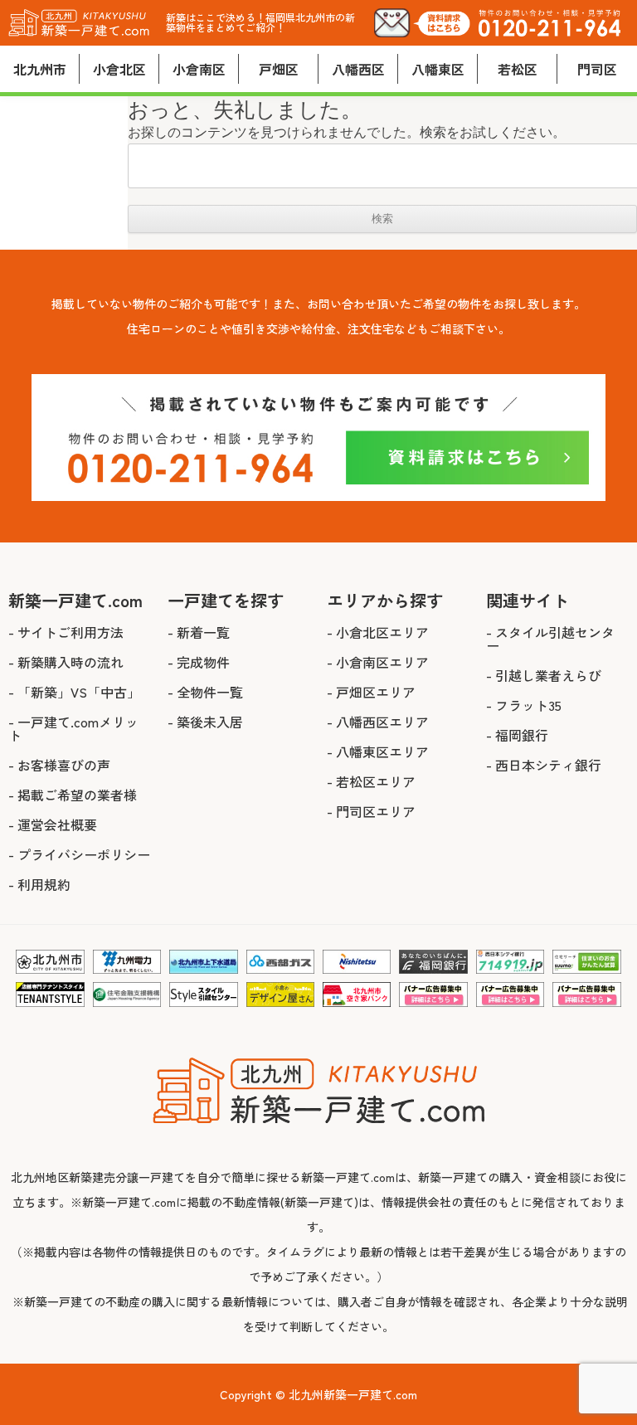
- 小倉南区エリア (378, 662)
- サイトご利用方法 (66, 632)
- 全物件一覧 (205, 692)
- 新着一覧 (199, 632)
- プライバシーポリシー (79, 854)
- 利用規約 (39, 884)
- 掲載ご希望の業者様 (72, 795)
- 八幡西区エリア (378, 722)
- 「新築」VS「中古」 (74, 692)
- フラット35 (524, 705)
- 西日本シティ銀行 (543, 765)
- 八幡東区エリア (378, 751)
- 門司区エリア (371, 811)
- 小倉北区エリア (378, 632)
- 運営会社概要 (52, 824)
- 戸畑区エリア (371, 692)
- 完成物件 (199, 662)
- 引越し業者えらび (543, 675)
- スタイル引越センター (550, 638)
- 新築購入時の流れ (66, 662)
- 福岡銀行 (517, 735)
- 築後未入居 (205, 722)
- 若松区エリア (371, 781)
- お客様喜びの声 (59, 765)
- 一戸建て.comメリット (73, 728)
